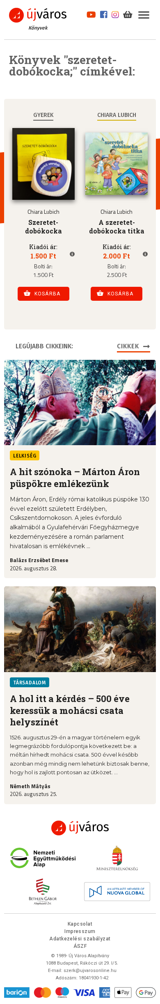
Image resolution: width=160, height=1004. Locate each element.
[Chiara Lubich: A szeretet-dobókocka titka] (116, 164)
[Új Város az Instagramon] (115, 13)
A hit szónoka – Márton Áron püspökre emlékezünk (75, 477)
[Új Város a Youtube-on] (91, 13)
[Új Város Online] (80, 828)
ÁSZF (80, 946)
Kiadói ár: (43, 247)
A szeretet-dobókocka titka (116, 226)
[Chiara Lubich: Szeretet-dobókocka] (43, 164)
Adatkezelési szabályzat (79, 939)
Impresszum (80, 931)
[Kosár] (128, 13)
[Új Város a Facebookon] (103, 13)
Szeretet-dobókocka (43, 226)
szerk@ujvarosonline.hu (90, 970)
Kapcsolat (80, 924)
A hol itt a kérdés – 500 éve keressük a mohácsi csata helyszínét (70, 710)
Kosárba (47, 294)
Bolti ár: (43, 266)
